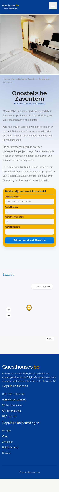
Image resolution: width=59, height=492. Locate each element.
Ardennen (7, 441)
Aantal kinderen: (12, 227)
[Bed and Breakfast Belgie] (10, 7)
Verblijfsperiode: (12, 197)
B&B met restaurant (13, 394)
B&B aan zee (9, 416)
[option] (29, 44)
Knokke (6, 453)
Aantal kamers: (11, 207)
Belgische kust (10, 447)
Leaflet (50, 339)
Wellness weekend (12, 405)
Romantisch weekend (14, 399)
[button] (8, 309)
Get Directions (43, 286)
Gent (4, 436)
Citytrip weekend (11, 410)
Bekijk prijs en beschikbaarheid (29, 240)
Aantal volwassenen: (14, 217)
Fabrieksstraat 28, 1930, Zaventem (30, 104)
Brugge (6, 430)
